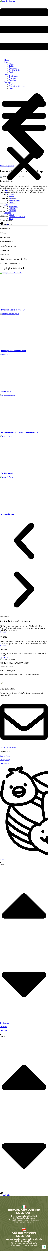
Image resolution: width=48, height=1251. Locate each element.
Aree (6, 74)
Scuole (11, 84)
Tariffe (11, 66)
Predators (12, 78)
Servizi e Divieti (14, 70)
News (11, 88)
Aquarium (12, 80)
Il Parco (11, 64)
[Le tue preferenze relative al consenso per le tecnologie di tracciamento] (44, 1247)
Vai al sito (3, 632)
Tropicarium (13, 76)
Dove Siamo (4, 764)
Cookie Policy (5, 756)
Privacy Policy (5, 760)
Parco (6, 62)
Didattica (7, 82)
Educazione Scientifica (17, 86)
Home (6, 60)
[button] (24, 139)
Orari (11, 72)
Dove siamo (13, 68)
